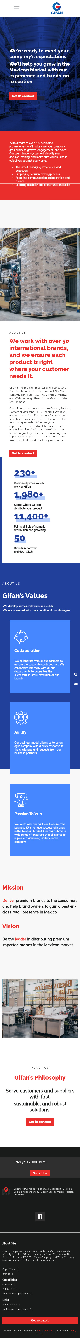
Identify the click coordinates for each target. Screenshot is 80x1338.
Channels (7, 1284)
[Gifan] (57, 8)
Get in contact (23, 96)
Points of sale (9, 1289)
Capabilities (8, 1269)
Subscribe (40, 1173)
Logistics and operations (15, 1293)
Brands (6, 1273)
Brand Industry (44, 1330)
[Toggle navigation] (17, 8)
